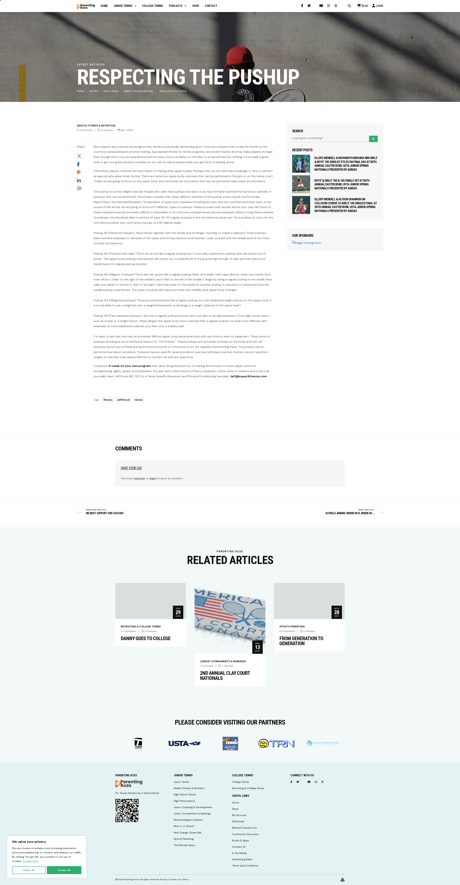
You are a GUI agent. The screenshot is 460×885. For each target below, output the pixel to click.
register (139, 478)
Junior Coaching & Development (193, 807)
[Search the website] (349, 5)
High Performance (184, 801)
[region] (46, 857)
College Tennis (240, 781)
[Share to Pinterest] (81, 172)
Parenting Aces (131, 879)
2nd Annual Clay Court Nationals (225, 676)
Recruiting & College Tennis (141, 626)
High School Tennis (185, 794)
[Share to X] (81, 156)
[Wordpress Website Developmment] (343, 879)
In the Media (239, 853)
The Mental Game (184, 845)
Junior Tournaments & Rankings (223, 661)
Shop (235, 808)
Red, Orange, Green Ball (187, 832)
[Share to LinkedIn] (81, 180)
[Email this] (81, 189)
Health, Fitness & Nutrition (96, 125)
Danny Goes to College (145, 638)
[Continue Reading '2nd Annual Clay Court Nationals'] (230, 618)
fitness (108, 399)
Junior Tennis (110, 91)
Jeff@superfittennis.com (248, 376)
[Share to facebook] (81, 164)
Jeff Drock (123, 399)
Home (80, 91)
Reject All (28, 870)
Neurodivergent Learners (188, 819)
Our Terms (183, 879)
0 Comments (85, 130)
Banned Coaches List (244, 827)
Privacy (163, 879)
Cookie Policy (31, 861)
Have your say (131, 468)
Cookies (172, 879)
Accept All (64, 870)
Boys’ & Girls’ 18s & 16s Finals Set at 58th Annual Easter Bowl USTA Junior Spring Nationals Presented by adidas (341, 184)
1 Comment (206, 665)
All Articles (238, 821)
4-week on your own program (130, 366)
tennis (138, 399)
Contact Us (239, 846)
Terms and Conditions (245, 865)
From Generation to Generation (301, 641)
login (153, 478)
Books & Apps (240, 840)
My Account (239, 815)
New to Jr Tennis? (184, 826)
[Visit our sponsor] (138, 743)
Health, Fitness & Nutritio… (139, 91)
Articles (93, 91)
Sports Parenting (292, 626)
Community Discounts (245, 834)
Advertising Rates (242, 859)
